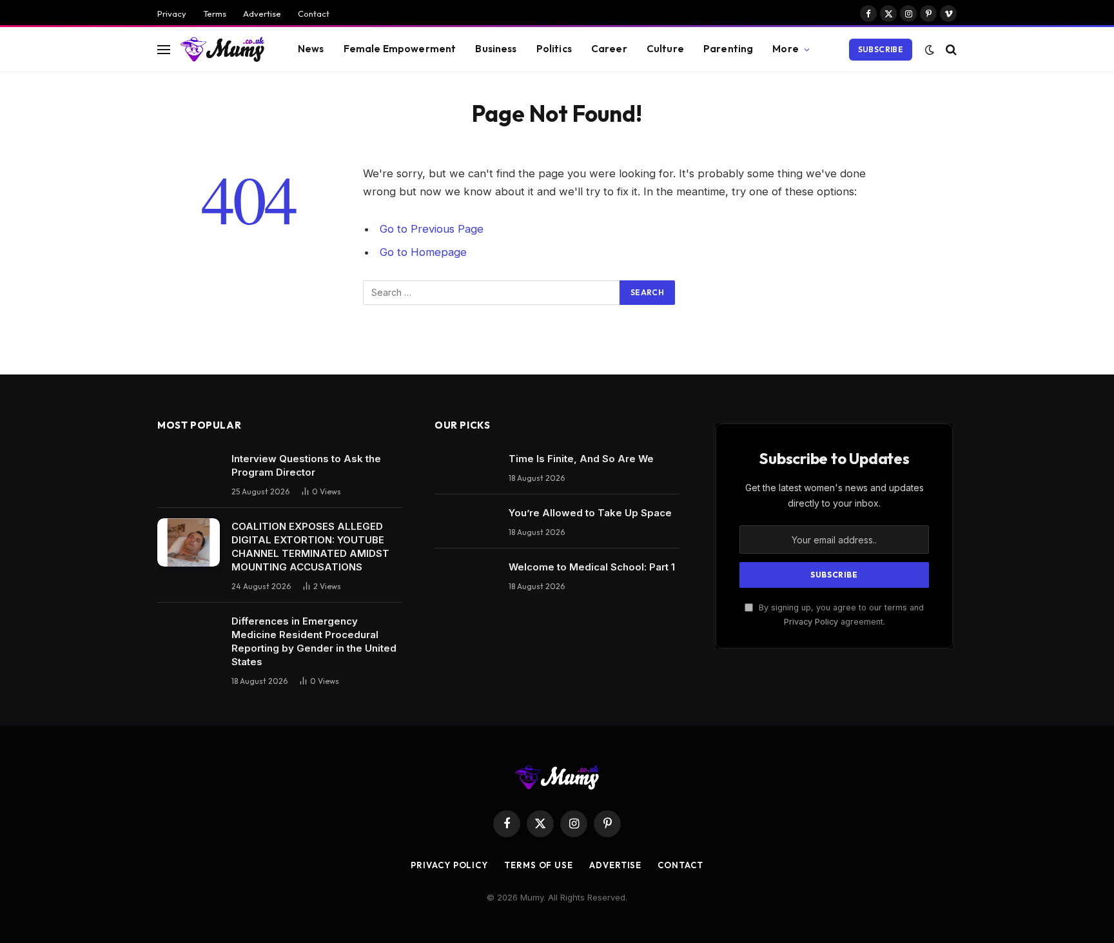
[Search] (950, 49)
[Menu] (163, 49)
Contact (313, 13)
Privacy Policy (811, 622)
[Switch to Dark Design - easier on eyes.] (929, 49)
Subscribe (880, 49)
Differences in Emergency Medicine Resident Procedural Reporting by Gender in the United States (313, 641)
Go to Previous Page (432, 228)
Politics (554, 49)
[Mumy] (223, 49)
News (311, 49)
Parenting (728, 49)
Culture (665, 49)
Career (609, 49)
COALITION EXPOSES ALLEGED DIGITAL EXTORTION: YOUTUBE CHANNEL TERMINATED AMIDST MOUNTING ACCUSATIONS (310, 546)
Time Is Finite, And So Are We (581, 458)
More (785, 49)
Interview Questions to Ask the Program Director (306, 465)
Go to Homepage (423, 252)
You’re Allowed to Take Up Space (590, 513)
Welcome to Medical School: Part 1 (592, 567)
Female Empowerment (400, 49)
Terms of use (538, 865)
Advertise (262, 13)
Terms (214, 13)
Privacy (171, 13)
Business (495, 49)
